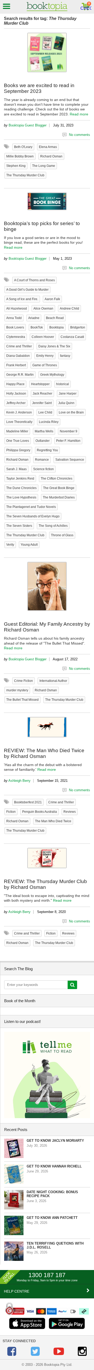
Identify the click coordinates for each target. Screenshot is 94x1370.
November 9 (68, 431)
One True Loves (17, 441)
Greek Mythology (52, 374)
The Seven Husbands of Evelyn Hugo (33, 516)
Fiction (11, 812)
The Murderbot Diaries (59, 497)
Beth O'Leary (23, 147)
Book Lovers (15, 327)
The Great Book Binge (58, 488)
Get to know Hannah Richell (54, 1166)
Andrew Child (69, 308)
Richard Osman (51, 156)
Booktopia (56, 327)
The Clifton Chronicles (56, 478)
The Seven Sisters (19, 526)
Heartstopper (40, 384)
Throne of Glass (62, 535)
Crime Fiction (23, 681)
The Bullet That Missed (22, 700)
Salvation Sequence (69, 459)
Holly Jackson (16, 393)
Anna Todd (14, 318)
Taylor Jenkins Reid (20, 478)
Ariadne (33, 318)
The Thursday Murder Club (25, 175)
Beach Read (55, 318)
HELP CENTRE (16, 1291)
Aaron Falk (52, 299)
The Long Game (43, 166)
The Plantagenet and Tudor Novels (31, 507)
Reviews (69, 812)
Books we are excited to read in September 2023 (39, 88)
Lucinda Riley (48, 422)
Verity (10, 544)
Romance (42, 459)
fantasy (65, 356)
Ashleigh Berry (19, 781)
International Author (53, 681)
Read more (79, 114)
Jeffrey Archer (16, 403)
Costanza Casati (72, 337)
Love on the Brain (71, 412)
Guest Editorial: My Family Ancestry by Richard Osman (47, 627)
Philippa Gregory (18, 450)
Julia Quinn (66, 403)
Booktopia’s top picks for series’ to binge (42, 226)
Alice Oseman (43, 308)
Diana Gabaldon (18, 356)
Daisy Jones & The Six (54, 346)
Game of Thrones (44, 365)
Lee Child (45, 412)
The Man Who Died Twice (53, 821)
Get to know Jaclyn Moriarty (55, 1141)
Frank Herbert (16, 365)
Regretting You (47, 450)
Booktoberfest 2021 (28, 802)
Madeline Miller (17, 431)
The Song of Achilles (53, 526)
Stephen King (16, 166)
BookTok (37, 327)
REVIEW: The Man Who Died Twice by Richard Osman (44, 753)
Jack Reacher (42, 393)
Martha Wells (44, 431)
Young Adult (29, 544)
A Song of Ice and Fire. (22, 299)
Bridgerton (77, 327)
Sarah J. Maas (16, 469)
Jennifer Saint (42, 403)
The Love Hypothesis (21, 497)
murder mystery (17, 690)
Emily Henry (45, 356)
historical (62, 384)
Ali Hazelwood (16, 308)
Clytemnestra (15, 337)
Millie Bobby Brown (20, 156)
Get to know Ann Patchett (52, 1218)
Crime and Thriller (19, 346)
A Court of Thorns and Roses (34, 280)
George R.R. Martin (20, 374)
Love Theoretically (19, 422)
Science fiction (43, 469)
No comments (79, 135)
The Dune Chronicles (21, 488)
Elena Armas (48, 147)
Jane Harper (68, 393)
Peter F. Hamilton (68, 441)
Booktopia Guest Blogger (27, 125)
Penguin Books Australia (39, 812)
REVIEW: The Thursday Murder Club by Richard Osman (45, 884)
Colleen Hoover (43, 337)
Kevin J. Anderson (19, 412)
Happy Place (15, 384)
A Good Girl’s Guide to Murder (27, 289)
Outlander (43, 441)
